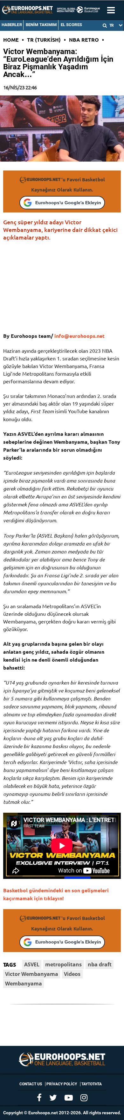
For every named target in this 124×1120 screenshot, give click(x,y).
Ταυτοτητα (91, 1084)
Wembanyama (23, 983)
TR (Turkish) (44, 39)
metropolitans (63, 964)
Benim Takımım (41, 24)
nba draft (100, 964)
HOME (11, 39)
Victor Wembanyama (31, 973)
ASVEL (31, 964)
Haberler (12, 24)
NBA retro (84, 39)
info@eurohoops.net (79, 335)
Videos (72, 973)
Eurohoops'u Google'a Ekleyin (68, 202)
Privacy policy (61, 1084)
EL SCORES (71, 24)
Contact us (30, 1084)
